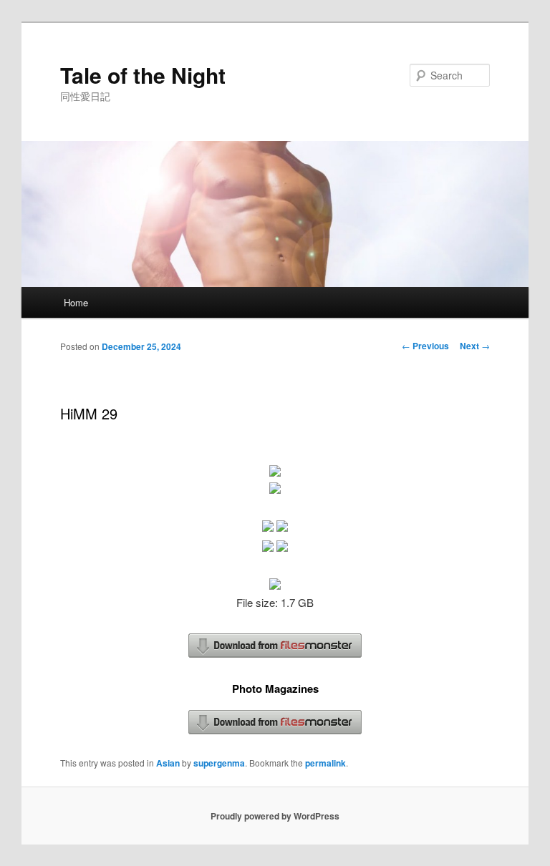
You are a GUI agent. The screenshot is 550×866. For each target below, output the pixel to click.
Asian (168, 762)
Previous (425, 345)
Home (76, 302)
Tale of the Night (143, 74)
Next (475, 345)
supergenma (219, 762)
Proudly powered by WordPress (275, 815)
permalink (325, 762)
